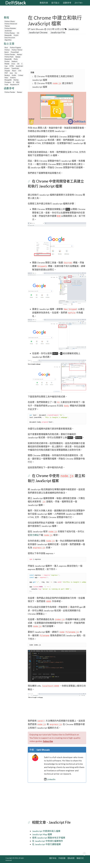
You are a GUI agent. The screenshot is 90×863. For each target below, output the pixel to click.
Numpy (19, 54)
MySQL (16, 80)
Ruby (6, 77)
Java (11, 73)
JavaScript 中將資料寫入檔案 (46, 831)
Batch (7, 52)
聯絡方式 (80, 858)
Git (18, 33)
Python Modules (10, 28)
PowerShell (15, 52)
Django (17, 57)
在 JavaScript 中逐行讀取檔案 (46, 844)
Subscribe (48, 741)
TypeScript (15, 68)
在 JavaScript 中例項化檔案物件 (47, 841)
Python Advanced (11, 24)
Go (16, 73)
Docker (7, 61)
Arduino (13, 77)
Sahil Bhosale (37, 29)
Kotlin (14, 75)
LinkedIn (51, 779)
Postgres (8, 82)
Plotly (16, 59)
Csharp (20, 75)
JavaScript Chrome (38, 32)
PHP (6, 73)
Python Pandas (10, 54)
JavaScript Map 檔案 (42, 834)
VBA (17, 82)
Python (7, 50)
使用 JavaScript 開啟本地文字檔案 (48, 837)
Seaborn (14, 61)
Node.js (7, 75)
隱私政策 (71, 858)
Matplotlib (8, 35)
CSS (19, 71)
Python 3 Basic (10, 21)
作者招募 (61, 858)
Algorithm (8, 40)
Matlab (7, 64)
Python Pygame (15, 47)
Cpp (6, 66)
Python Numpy (10, 33)
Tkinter (7, 26)
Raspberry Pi (14, 84)
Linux (13, 64)
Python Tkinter (17, 50)
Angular (7, 71)
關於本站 (52, 858)
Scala (6, 84)
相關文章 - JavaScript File (51, 822)
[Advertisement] (59, 51)
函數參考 (67, 3)
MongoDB (8, 80)
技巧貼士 (55, 3)
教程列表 (44, 3)
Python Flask (9, 57)
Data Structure (10, 37)
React (14, 71)
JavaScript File (58, 32)
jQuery (7, 68)
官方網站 (34, 535)
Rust (6, 47)
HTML (12, 66)
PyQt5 (16, 35)
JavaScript (8, 31)
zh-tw (78, 3)
